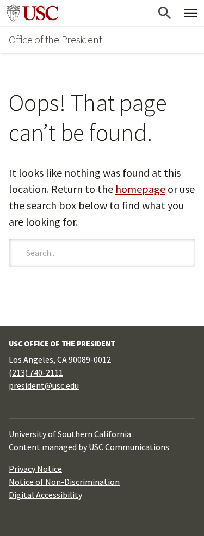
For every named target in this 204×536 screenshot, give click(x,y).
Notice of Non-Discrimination (64, 481)
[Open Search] (165, 13)
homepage (140, 189)
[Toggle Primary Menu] (191, 13)
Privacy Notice (35, 468)
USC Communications (129, 446)
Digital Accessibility (45, 494)
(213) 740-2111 (36, 372)
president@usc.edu (44, 385)
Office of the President (55, 39)
